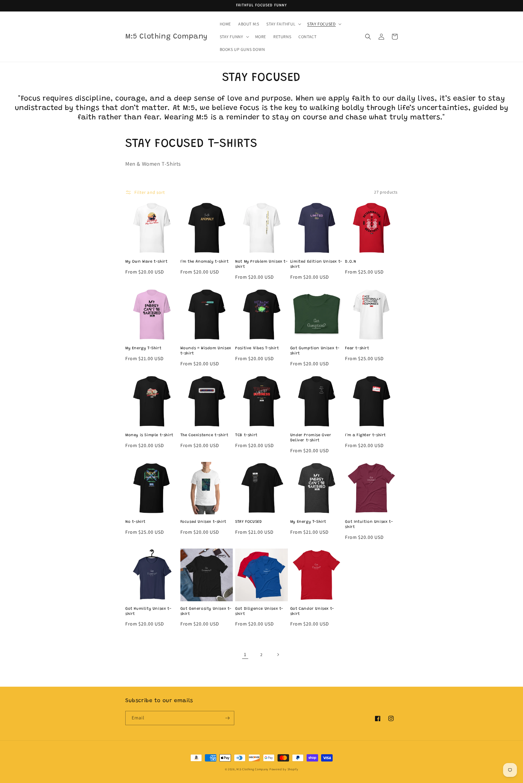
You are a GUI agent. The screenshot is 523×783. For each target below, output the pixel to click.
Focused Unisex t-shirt (203, 522)
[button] (283, 24)
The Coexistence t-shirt (204, 435)
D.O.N (350, 262)
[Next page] (278, 654)
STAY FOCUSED (248, 522)
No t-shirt (135, 522)
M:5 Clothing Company (252, 769)
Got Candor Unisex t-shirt (312, 611)
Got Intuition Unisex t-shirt (369, 524)
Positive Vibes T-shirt (257, 348)
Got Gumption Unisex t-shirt (315, 350)
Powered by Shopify (283, 769)
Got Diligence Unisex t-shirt (259, 611)
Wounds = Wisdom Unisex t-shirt (205, 350)
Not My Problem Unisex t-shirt (261, 264)
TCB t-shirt (246, 435)
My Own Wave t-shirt (146, 262)
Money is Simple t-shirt (149, 435)
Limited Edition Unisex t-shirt (316, 264)
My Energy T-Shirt (143, 348)
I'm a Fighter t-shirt (365, 435)
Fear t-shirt (357, 348)
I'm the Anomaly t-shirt (204, 262)
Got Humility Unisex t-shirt (148, 611)
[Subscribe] (227, 718)
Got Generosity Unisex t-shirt (206, 611)
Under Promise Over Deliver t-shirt (310, 437)
